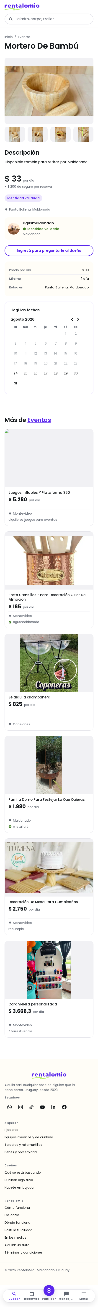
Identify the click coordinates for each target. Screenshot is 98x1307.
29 (66, 373)
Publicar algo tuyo (19, 1180)
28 (56, 373)
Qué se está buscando (23, 1172)
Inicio (9, 37)
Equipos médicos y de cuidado (29, 1137)
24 (15, 373)
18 (25, 363)
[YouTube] (42, 1107)
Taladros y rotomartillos (23, 1144)
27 (46, 373)
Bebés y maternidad (21, 1152)
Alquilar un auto (17, 1245)
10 (15, 353)
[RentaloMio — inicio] (22, 6)
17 (15, 363)
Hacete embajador (20, 1187)
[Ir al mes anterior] (72, 319)
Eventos (24, 37)
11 (25, 353)
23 (75, 363)
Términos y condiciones (24, 1252)
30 (76, 373)
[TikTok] (31, 1107)
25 (25, 373)
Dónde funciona (17, 1222)
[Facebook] (64, 1107)
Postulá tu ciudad (18, 1230)
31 (15, 383)
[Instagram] (20, 1107)
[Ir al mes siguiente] (78, 319)
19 (35, 363)
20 (46, 363)
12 (35, 353)
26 (36, 373)
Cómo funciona (17, 1207)
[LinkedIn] (53, 1107)
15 (65, 353)
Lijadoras (11, 1129)
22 (65, 363)
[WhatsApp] (10, 1107)
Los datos (12, 1215)
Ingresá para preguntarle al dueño (49, 250)
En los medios (15, 1237)
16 (75, 353)
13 (45, 353)
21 (55, 363)
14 (55, 353)
